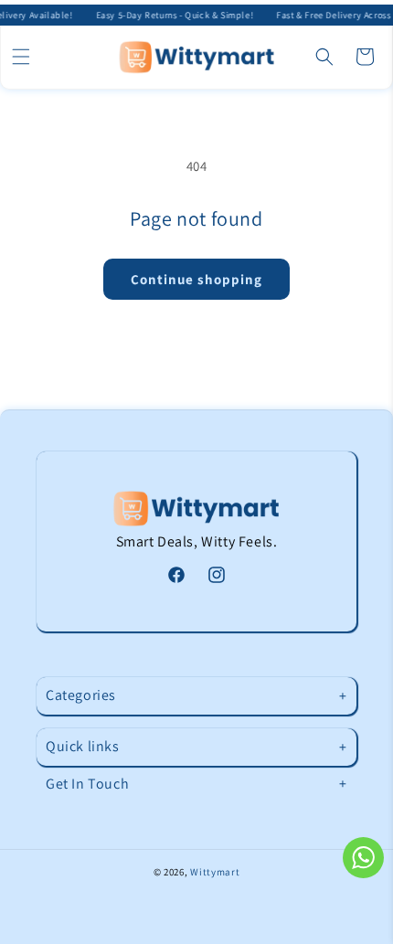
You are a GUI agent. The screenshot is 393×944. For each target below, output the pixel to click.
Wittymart (214, 871)
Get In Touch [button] (87, 783)
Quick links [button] (83, 746)
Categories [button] (81, 695)
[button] (21, 57)
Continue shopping (196, 279)
